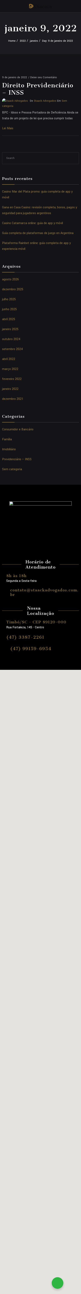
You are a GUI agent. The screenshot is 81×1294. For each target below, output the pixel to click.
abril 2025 (8, 319)
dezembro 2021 (12, 399)
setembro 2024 (12, 349)
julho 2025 (9, 299)
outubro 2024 (11, 339)
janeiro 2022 (10, 389)
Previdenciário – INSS (17, 459)
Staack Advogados (45, 101)
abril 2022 (8, 359)
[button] (40, 1088)
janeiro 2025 (10, 329)
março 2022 (10, 369)
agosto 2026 (10, 279)
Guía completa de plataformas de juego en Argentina (38, 233)
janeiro (34, 41)
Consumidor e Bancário (17, 429)
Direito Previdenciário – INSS (37, 89)
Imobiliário (9, 449)
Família (7, 439)
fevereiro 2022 (12, 379)
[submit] (74, 158)
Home (12, 41)
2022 (23, 41)
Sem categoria (12, 469)
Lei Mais (7, 128)
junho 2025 (9, 309)
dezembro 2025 (12, 289)
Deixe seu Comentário (43, 77)
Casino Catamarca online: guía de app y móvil (32, 223)
